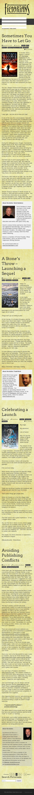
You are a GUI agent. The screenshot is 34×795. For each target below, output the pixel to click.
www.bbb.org (21, 684)
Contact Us (14, 24)
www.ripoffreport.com (17, 686)
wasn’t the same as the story (19, 575)
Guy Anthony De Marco (18, 565)
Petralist (10, 391)
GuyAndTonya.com (15, 762)
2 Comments (29, 567)
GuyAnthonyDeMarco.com (12, 764)
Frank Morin (18, 278)
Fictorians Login (28, 792)
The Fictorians (14, 21)
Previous (6, 774)
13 (25, 774)
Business (28, 565)
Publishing (25, 47)
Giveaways (8, 280)
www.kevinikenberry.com (10, 245)
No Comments (29, 49)
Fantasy (24, 278)
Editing (23, 45)
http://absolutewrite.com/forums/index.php (15, 634)
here (14, 519)
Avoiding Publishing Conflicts (12, 555)
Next (28, 774)
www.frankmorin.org (9, 396)
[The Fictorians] (17, 14)
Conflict (4, 567)
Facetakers (12, 393)
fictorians (17, 45)
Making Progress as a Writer (15, 47)
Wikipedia (6, 762)
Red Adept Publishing (23, 57)
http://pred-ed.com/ (8, 672)
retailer (29, 523)
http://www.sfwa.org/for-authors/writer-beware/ (16, 657)
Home (14, 18)
